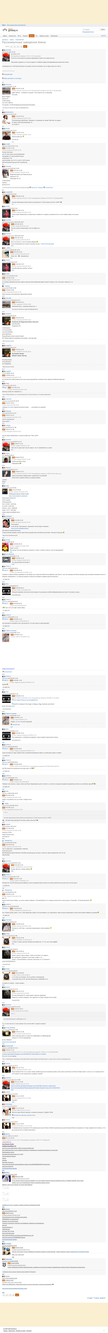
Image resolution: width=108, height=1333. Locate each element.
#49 (3, 918)
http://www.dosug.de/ (48, 244)
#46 (12, 871)
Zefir (7, 791)
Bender (8, 128)
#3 (3, 126)
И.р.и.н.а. (8, 467)
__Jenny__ (8, 248)
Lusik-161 (8, 399)
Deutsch (103, 35)
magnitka (7, 286)
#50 (13, 930)
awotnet (8, 50)
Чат (37, 36)
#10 (12, 246)
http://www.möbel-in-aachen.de (18, 496)
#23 (12, 450)
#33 (3, 628)
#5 (3, 164)
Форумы (25, 36)
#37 (12, 727)
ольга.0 (8, 1063)
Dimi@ (8, 540)
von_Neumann (10, 554)
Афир (7, 486)
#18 (3, 381)
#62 (3, 1132)
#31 (3, 597)
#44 (3, 838)
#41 (3, 789)
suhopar (8, 425)
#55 (3, 1025)
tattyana (8, 166)
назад (90, 1298)
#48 (3, 902)
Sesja (7, 383)
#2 (3, 110)
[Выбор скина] (103, 1331)
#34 (3, 674)
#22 (3, 437)
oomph (8, 144)
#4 (13, 142)
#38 (3, 742)
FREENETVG (8, 840)
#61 (13, 1117)
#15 (3, 311)
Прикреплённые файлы (10, 1168)
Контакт (29, 1331)
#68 (3, 1292)
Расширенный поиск (88, 32)
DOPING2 (9, 920)
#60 (13, 1102)
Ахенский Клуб (20, 39)
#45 (3, 859)
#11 (11, 258)
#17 (3, 369)
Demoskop (9, 1104)
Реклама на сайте (21, 1331)
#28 (11, 552)
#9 (12, 230)
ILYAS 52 (8, 566)
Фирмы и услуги (44, 36)
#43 (3, 822)
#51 (13, 944)
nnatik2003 (9, 192)
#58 (3, 1076)
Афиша (5, 36)
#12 (13, 270)
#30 (3, 582)
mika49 (8, 824)
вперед (102, 1298)
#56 (3, 1044)
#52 (3, 967)
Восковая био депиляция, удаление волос (24, 1115)
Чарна (7, 453)
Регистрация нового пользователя (16, 25)
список (97, 1298)
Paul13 (8, 947)
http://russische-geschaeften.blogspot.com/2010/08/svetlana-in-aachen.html (33, 1086)
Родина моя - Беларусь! (37, 187)
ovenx (7, 274)
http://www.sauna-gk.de (9, 1042)
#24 (3, 465)
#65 (3, 1241)
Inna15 (8, 1276)
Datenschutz (12, 1331)
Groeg (7, 933)
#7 (12, 204)
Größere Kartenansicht (8, 669)
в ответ (14, 90)
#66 (13, 1257)
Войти (4, 25)
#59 (12, 1090)
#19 (3, 397)
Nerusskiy (8, 84)
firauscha (8, 411)
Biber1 (7, 1172)
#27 (3, 538)
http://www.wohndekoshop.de (19, 528)
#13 (3, 284)
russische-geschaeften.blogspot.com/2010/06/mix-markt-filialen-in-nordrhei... (24, 1054)
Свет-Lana (9, 1259)
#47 (3, 888)
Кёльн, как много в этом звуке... (13, 78)
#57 (3, 1061)
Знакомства (12, 36)
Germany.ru (5, 39)
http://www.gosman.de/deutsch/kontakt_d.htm (14, 1288)
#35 (3, 690)
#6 (3, 190)
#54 (3, 1003)
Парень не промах (11, 630)
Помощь (5, 1331)
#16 (3, 343)
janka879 (8, 314)
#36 (3, 711)
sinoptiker (8, 1243)
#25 (3, 484)
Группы (10, 29)
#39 (3, 758)
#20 (3, 409)
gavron (8, 1134)
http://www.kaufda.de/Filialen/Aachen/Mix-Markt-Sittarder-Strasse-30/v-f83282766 (35, 1088)
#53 (3, 985)
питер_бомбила (10, 1027)
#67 (3, 1274)
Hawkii (8, 206)
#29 (13, 564)
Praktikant (9, 516)
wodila (6, 803)
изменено (23, 56)
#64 (3, 1207)
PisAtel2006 (9, 1046)
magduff (8, 371)
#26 (3, 514)
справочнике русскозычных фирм (79, 1251)
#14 (3, 296)
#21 (3, 423)
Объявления (54, 36)
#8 (13, 216)
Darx (7, 584)
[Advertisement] (50, 12)
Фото (19, 36)
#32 (3, 613)
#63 (3, 1170)
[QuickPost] (15, 704)
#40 (3, 774)
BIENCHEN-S (9, 112)
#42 (3, 801)
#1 (3, 82)
